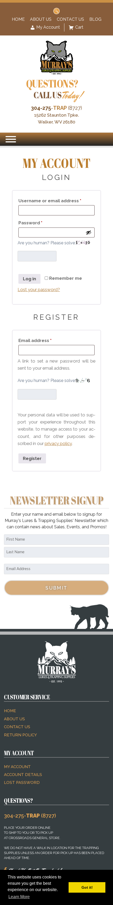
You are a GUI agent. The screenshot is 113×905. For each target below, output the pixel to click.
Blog (95, 19)
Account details (23, 774)
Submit (56, 588)
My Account (47, 27)
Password (40, 222)
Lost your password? (39, 289)
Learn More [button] (19, 896)
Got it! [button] (87, 887)
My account (17, 766)
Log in (29, 278)
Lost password (22, 782)
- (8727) (56, 108)
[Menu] (11, 139)
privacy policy (58, 443)
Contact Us (70, 19)
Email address (44, 340)
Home (18, 19)
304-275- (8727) (30, 816)
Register (32, 458)
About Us (41, 19)
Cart (79, 27)
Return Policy (20, 735)
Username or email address (56, 200)
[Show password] (88, 232)
